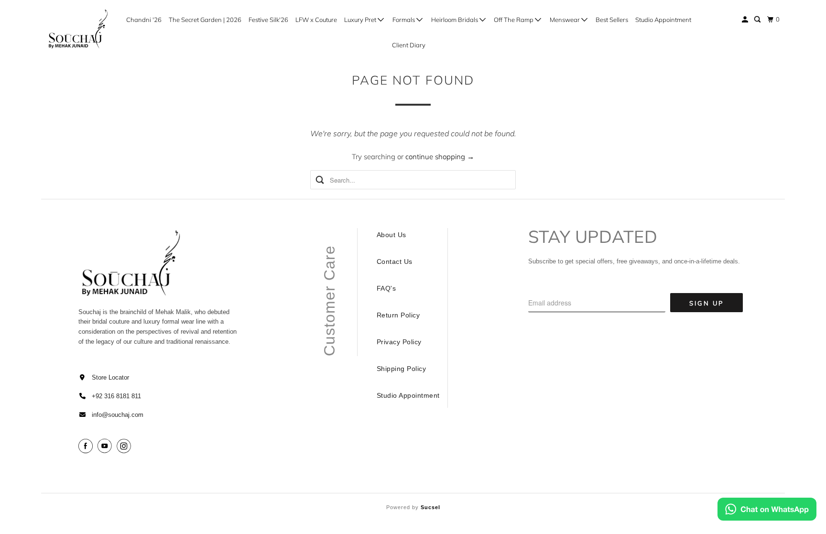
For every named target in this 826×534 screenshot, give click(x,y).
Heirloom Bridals (455, 19)
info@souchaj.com (117, 414)
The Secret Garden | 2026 (205, 19)
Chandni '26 (144, 19)
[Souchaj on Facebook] (87, 446)
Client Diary (408, 45)
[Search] (758, 19)
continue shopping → (439, 156)
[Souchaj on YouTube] (106, 446)
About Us (391, 235)
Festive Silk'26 (268, 19)
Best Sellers (612, 19)
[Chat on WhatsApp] (766, 511)
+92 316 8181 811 (116, 396)
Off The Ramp (514, 19)
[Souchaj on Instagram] (125, 446)
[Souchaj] (78, 29)
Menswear (565, 19)
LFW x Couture (316, 19)
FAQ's (386, 288)
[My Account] (745, 19)
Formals (404, 19)
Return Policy (398, 315)
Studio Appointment (663, 19)
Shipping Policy (401, 368)
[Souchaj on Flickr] (137, 446)
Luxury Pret (361, 19)
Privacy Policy (399, 342)
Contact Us (395, 261)
